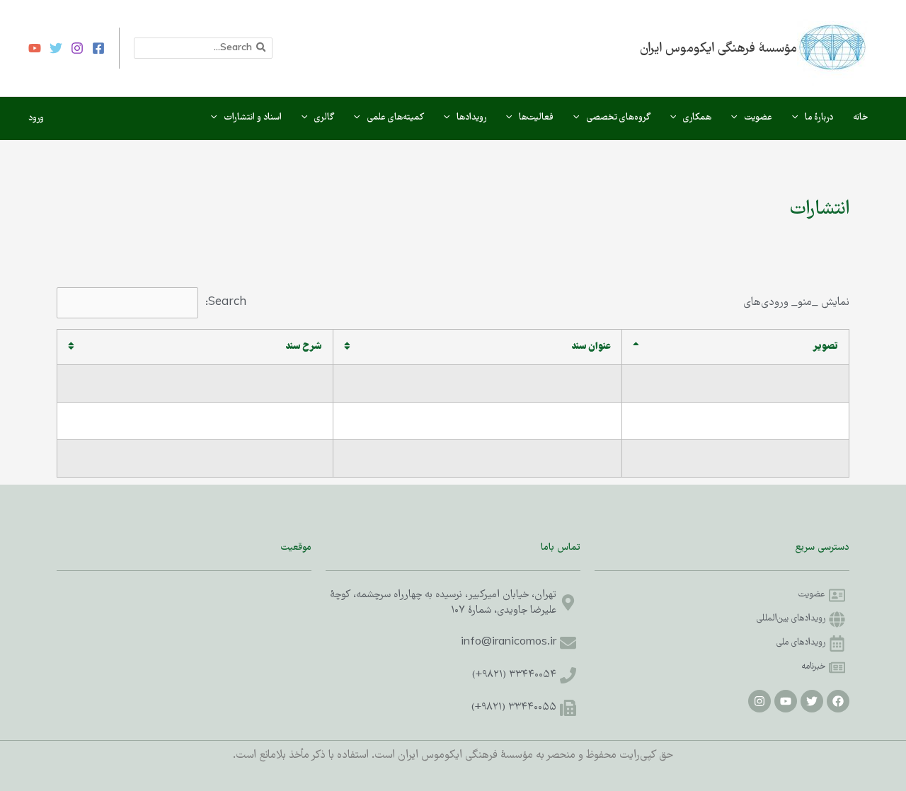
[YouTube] (34, 48)
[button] (798, 118)
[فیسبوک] (98, 48)
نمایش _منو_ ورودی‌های (796, 303)
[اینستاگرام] (77, 48)
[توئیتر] (56, 48)
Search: (225, 302)
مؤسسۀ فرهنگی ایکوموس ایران (718, 49)
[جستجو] (260, 48)
